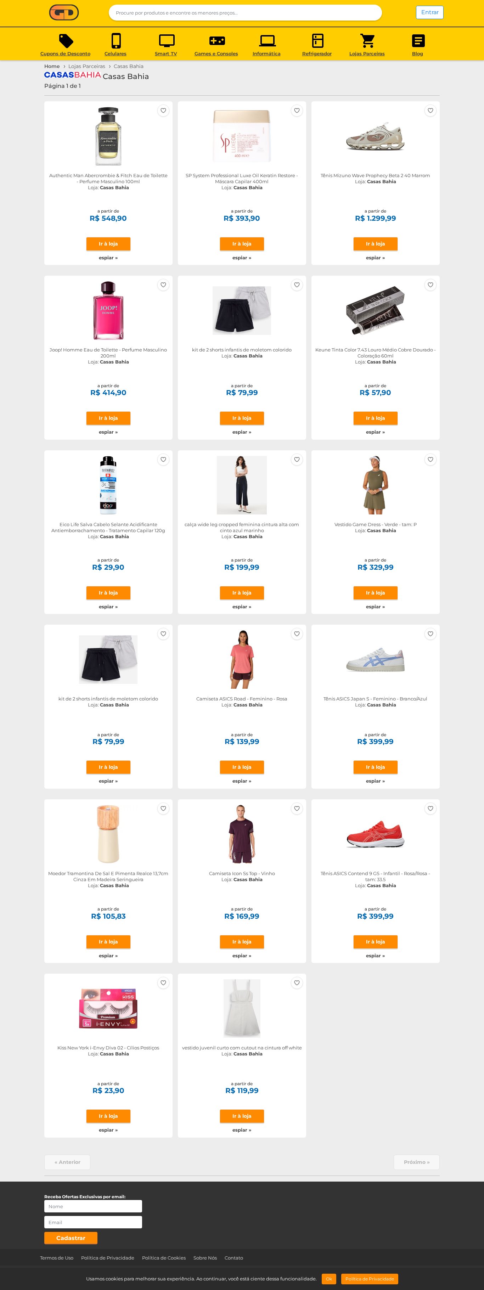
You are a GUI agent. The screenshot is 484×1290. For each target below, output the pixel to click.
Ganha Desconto (64, 13)
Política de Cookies (164, 1258)
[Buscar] (372, 13)
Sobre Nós (205, 1258)
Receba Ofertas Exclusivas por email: (84, 1196)
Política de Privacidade (107, 1258)
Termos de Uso (56, 1258)
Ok (329, 1278)
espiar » (108, 257)
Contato (234, 1258)
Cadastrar (70, 1238)
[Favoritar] (163, 111)
